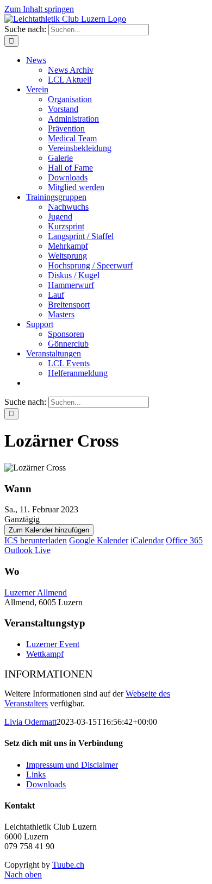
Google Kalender (98, 540)
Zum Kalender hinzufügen (49, 530)
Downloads (46, 784)
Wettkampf (45, 654)
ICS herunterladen (35, 540)
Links (36, 774)
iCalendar (147, 540)
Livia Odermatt (30, 721)
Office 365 (184, 540)
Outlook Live (27, 550)
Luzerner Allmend (35, 592)
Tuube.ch (68, 864)
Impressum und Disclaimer (72, 764)
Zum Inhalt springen (39, 9)
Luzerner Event (52, 644)
